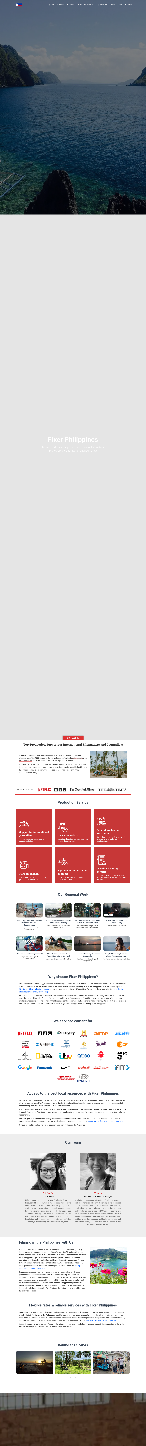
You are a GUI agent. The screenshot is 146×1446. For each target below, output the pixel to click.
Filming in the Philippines (86, 5)
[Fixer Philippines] (19, 4)
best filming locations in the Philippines (101, 1320)
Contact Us (73, 738)
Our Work (113, 5)
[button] (70, 1377)
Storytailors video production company (34, 989)
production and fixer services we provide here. (106, 1121)
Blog (120, 5)
